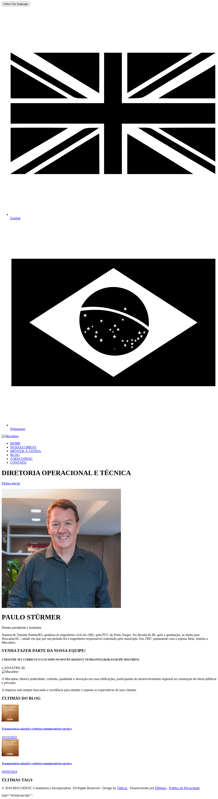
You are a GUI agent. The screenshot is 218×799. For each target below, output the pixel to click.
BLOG (15, 455)
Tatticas (122, 788)
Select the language (15, 4)
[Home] (10, 436)
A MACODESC (21, 458)
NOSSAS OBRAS (23, 447)
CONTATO (18, 462)
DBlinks (160, 788)
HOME (15, 443)
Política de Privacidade (184, 788)
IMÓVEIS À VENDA (25, 451)
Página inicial (11, 483)
